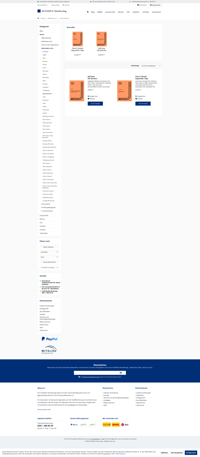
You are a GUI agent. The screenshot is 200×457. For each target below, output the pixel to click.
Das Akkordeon (45, 311)
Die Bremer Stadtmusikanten (101, 49)
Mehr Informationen (119, 454)
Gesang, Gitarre (47, 141)
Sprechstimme (47, 94)
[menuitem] (155, 5)
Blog (41, 31)
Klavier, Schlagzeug (48, 157)
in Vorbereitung (46, 211)
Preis (42, 257)
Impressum (44, 330)
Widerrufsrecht (45, 322)
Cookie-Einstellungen (47, 306)
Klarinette (45, 71)
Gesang (44, 61)
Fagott (44, 55)
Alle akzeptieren (177, 453)
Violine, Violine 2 (47, 176)
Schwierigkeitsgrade (48, 207)
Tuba (44, 97)
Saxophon (45, 87)
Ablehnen (164, 453)
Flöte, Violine (46, 129)
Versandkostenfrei (49, 262)
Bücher (42, 219)
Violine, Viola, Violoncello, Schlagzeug (49, 187)
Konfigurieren (191, 453)
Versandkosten (95, 439)
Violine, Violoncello (47, 179)
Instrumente (45, 204)
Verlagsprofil (44, 309)
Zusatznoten (44, 215)
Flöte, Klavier (46, 126)
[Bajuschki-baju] (77, 39)
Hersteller (44, 252)
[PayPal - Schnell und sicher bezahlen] (49, 339)
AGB (41, 327)
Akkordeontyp (46, 38)
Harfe (44, 68)
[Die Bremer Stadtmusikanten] (101, 39)
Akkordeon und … (47, 48)
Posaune (45, 84)
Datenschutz (44, 325)
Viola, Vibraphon (47, 166)
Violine (44, 106)
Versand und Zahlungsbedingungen (48, 318)
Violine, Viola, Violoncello (49, 183)
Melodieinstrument (48, 116)
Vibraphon (45, 100)
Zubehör (43, 226)
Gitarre (44, 64)
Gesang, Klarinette (47, 144)
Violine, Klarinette (47, 173)
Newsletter (140, 395)
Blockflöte (45, 51)
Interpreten (44, 233)
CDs (41, 223)
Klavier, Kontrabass (48, 153)
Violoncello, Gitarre (48, 191)
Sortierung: (135, 66)
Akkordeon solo (46, 41)
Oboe (44, 81)
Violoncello (45, 110)
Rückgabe (107, 400)
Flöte (44, 58)
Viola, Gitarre (46, 163)
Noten (42, 34)
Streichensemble (47, 194)
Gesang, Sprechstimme (49, 147)
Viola (44, 103)
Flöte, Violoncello (47, 132)
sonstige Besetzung (48, 201)
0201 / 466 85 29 (45, 425)
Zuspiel (44, 113)
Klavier (44, 74)
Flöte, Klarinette (47, 123)
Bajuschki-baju (77, 49)
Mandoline (45, 77)
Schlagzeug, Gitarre (48, 160)
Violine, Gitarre (46, 170)
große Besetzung (47, 197)
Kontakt (42, 314)
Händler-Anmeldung (111, 393)
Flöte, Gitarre (46, 119)
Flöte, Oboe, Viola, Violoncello (47, 136)
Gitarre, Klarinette (47, 150)
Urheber (43, 230)
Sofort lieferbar (48, 247)
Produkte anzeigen (48, 267)
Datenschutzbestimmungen (91, 377)
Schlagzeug (45, 90)
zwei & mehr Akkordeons (50, 45)
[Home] (88, 12)
